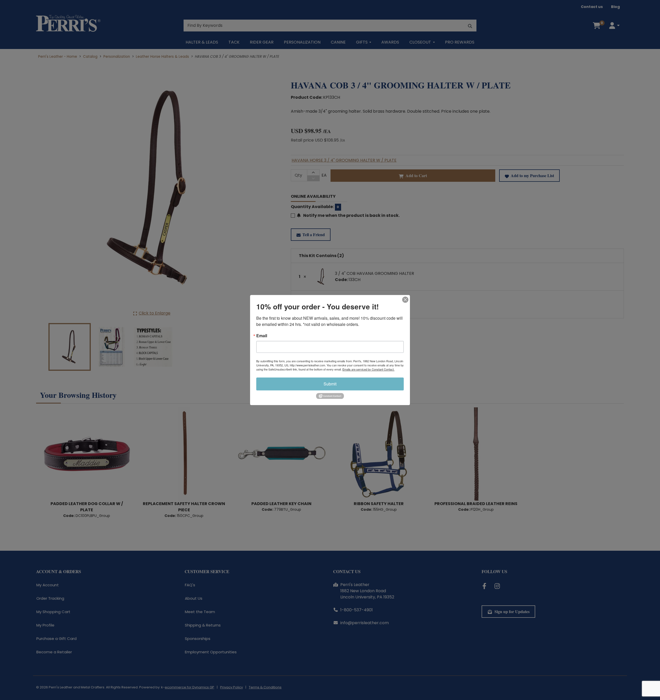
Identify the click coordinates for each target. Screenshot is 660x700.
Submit (330, 384)
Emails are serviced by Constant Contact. (368, 369)
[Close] (405, 300)
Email (261, 336)
